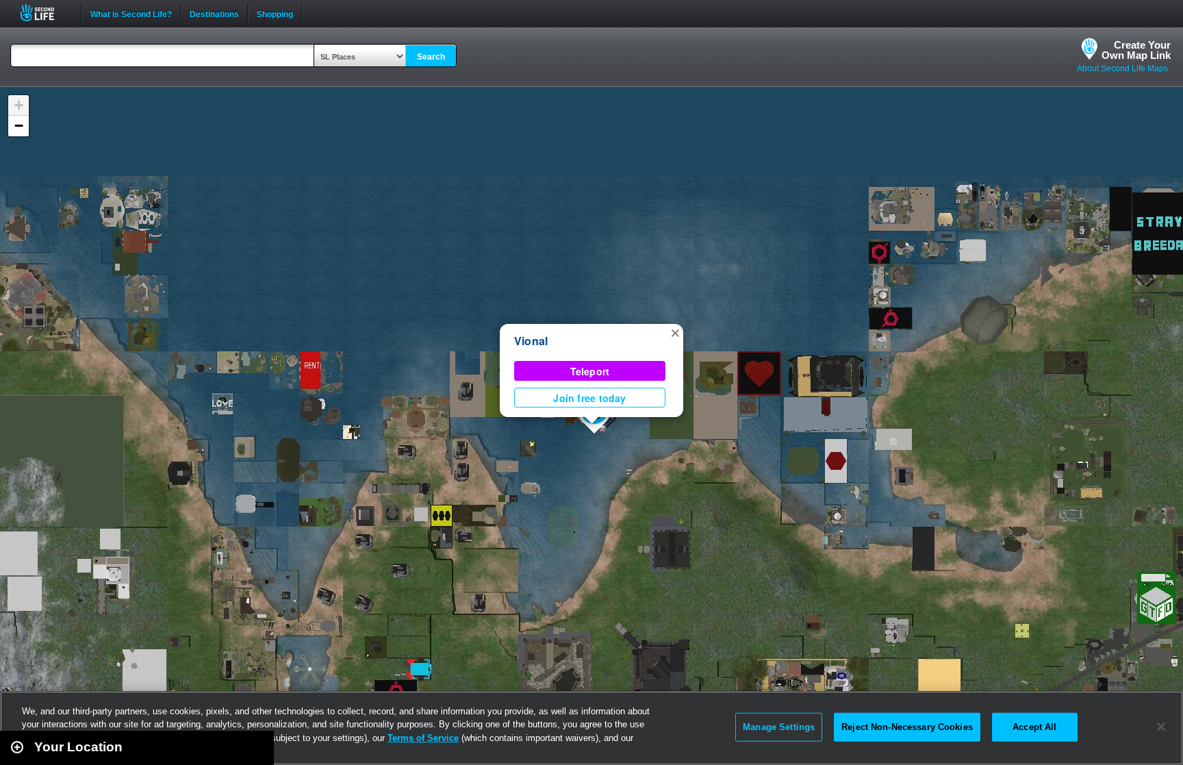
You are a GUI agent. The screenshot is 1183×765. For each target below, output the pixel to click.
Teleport (590, 371)
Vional (531, 341)
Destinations (214, 13)
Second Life (45, 12)
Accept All (1034, 727)
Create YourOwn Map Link (1136, 50)
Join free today (589, 398)
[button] (675, 332)
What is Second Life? (131, 13)
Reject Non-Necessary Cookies (907, 727)
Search (431, 57)
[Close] (1161, 727)
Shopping (275, 13)
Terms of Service (423, 738)
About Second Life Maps (1122, 68)
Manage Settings (779, 727)
